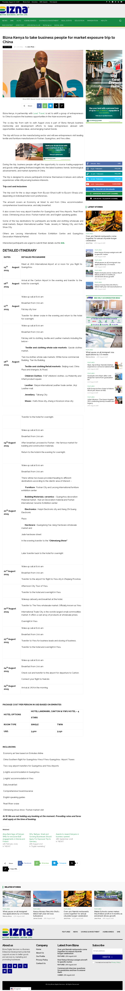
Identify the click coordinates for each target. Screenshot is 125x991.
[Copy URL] (61, 105)
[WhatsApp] (44, 105)
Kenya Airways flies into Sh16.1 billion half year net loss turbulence (108, 286)
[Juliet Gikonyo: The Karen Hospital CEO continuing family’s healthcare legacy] (118, 400)
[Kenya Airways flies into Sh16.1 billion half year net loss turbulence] (89, 285)
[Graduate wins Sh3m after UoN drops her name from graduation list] (118, 376)
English (17, 989)
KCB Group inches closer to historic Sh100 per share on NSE (100, 389)
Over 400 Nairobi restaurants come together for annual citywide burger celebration (101, 238)
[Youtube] (121, 1)
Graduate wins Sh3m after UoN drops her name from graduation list (100, 377)
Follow (118, 168)
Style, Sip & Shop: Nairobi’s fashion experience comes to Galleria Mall (100, 366)
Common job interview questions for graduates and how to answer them (71, 970)
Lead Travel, (39, 113)
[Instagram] (115, 1)
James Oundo (37, 918)
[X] (56, 105)
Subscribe (116, 184)
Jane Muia (30, 47)
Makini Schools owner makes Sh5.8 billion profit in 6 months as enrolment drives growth (108, 275)
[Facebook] (106, 1)
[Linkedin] (118, 1)
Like (119, 163)
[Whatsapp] (10, 971)
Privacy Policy (115, 962)
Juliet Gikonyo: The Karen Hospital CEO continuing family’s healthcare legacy (100, 401)
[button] (120, 21)
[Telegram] (112, 1)
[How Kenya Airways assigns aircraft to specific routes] (89, 253)
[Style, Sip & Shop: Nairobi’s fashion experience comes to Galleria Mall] (118, 365)
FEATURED (7, 47)
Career (60, 975)
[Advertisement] (104, 142)
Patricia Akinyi (90, 357)
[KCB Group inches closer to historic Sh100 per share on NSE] (118, 389)
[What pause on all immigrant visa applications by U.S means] (89, 263)
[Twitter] (109, 1)
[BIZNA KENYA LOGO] (17, 10)
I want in (106, 957)
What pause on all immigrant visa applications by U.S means (107, 263)
